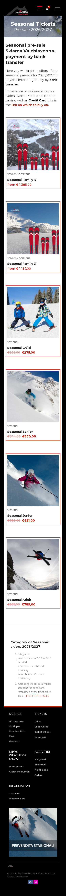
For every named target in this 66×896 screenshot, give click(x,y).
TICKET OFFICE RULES (37, 695)
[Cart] (46, 9)
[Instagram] (36, 882)
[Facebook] (30, 882)
